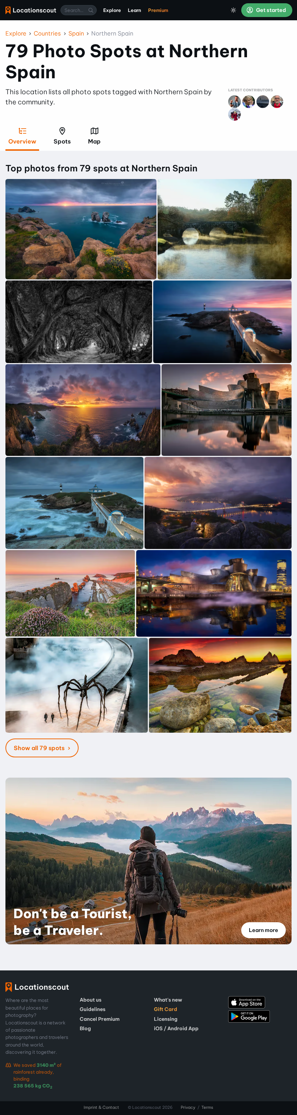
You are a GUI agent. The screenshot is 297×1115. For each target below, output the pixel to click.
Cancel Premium (100, 1019)
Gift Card (165, 1009)
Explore (15, 33)
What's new (168, 1000)
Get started (270, 10)
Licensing (165, 1019)
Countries (47, 33)
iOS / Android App (176, 1028)
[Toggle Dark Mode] (233, 10)
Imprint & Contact (101, 1107)
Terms (207, 1107)
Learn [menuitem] (134, 10)
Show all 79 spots (40, 748)
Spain (76, 33)
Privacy (188, 1107)
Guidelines (92, 1009)
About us (90, 1000)
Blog (85, 1028)
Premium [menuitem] (158, 10)
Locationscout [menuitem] (30, 10)
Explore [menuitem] (112, 10)
